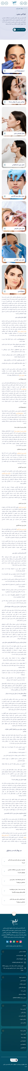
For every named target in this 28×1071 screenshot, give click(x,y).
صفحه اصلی (23, 981)
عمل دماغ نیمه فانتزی (17, 196)
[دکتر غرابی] (14, 3)
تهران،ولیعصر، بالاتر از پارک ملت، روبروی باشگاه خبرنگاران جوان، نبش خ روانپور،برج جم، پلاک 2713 (12, 968)
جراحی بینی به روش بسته (16, 102)
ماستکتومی (23, 1048)
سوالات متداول (22, 994)
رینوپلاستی (21, 291)
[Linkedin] (7, 942)
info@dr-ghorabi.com (17, 962)
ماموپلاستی (23, 1041)
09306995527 (19, 959)
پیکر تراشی (23, 1012)
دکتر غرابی (25, 8)
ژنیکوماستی (23, 1044)
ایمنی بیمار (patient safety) (19, 998)
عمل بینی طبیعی (19, 228)
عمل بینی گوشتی (19, 260)
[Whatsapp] (14, 942)
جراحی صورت (23, 1019)
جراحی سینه (23, 1009)
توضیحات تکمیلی (20, 29)
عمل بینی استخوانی (18, 165)
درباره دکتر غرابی (22, 987)
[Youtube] (17, 942)
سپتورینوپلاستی (19, 71)
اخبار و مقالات (22, 984)
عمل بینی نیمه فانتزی (21, 529)
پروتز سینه (23, 1037)
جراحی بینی (23, 1023)
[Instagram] (20, 942)
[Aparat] (11, 942)
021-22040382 (19, 956)
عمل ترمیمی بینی (19, 133)
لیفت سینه (23, 1034)
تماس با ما (23, 991)
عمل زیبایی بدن (22, 1016)
